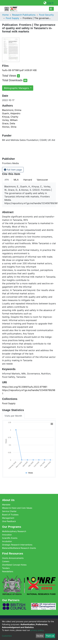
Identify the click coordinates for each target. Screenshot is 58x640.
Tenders (6, 568)
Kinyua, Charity (10, 116)
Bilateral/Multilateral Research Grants (19, 548)
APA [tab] (7, 179)
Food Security (46, 14)
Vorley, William (10, 120)
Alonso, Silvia (9, 126)
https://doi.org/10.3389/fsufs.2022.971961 (24, 386)
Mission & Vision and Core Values (17, 508)
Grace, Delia (8, 123)
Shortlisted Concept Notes (14, 565)
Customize (7, 636)
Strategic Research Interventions (17, 544)
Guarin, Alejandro (11, 113)
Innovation (7, 534)
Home (5, 14)
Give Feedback (9, 521)
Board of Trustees (10, 514)
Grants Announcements (13, 558)
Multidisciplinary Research (14, 531)
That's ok (50, 636)
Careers (5, 561)
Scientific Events (9, 538)
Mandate (6, 504)
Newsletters (7, 571)
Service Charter (9, 511)
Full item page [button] (14, 169)
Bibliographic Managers (17, 88)
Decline (39, 636)
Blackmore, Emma (11, 110)
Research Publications (23, 14)
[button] (45, 2)
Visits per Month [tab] (13, 415)
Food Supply (12, 18)
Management (8, 518)
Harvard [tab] (27, 179)
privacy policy (37, 630)
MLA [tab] (16, 179)
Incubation (7, 541)
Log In (50, 2)
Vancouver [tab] (42, 179)
